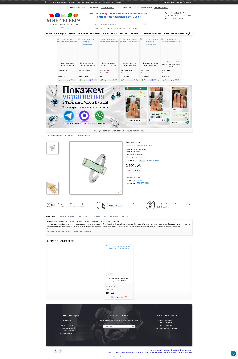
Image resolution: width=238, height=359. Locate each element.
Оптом (50, 2)
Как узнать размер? (153, 160)
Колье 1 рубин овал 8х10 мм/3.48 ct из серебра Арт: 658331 (171, 64)
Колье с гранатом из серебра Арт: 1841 (129, 64)
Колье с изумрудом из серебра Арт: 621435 (87, 64)
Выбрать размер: (132, 160)
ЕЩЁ (188, 33)
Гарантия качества (60, 2)
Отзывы (72, 2)
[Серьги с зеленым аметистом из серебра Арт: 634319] (119, 261)
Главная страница (56, 136)
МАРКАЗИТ (157, 33)
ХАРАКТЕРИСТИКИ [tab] (67, 216)
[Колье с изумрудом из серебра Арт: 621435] (88, 49)
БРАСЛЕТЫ (95, 33)
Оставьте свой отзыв (144, 146)
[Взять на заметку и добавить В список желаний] (126, 297)
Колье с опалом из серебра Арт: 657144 (108, 64)
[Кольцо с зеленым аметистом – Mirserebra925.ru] (52, 188)
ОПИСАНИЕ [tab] (50, 216)
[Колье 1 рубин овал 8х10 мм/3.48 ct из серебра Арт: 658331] (171, 49)
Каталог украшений (67, 325)
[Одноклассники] (140, 183)
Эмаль (109, 28)
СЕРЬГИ (71, 33)
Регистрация (177, 2)
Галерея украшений (106, 2)
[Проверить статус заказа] (133, 326)
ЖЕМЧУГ (147, 33)
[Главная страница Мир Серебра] (46, 2)
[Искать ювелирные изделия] (144, 24)
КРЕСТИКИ (123, 33)
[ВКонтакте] (138, 183)
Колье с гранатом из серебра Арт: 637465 (67, 64)
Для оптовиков (66, 320)
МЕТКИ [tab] (125, 216)
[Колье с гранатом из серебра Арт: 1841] (129, 49)
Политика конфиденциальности (181, 350)
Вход (168, 2)
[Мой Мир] (143, 183)
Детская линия (120, 28)
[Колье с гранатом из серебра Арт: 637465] (67, 49)
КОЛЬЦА (60, 33)
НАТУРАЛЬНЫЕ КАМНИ (174, 33)
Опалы (96, 28)
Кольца (70, 136)
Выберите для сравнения (137, 157)
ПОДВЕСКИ (83, 33)
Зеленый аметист (83, 136)
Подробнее (120, 206)
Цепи (102, 28)
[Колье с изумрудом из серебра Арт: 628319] (150, 49)
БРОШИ (114, 33)
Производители (66, 333)
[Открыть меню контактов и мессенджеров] (233, 353)
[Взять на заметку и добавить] (72, 80)
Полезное (94, 2)
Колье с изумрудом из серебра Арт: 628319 (150, 64)
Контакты (118, 2)
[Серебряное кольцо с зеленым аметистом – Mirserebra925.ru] (52, 147)
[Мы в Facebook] (60, 352)
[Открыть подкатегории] (66, 33)
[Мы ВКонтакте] (55, 352)
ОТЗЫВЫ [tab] (97, 216)
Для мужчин (132, 28)
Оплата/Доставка (83, 2)
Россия (139, 180)
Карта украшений (156, 350)
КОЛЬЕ (106, 33)
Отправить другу (132, 177)
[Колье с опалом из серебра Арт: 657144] (108, 49)
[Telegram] (146, 183)
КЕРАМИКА (135, 33)
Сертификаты (66, 323)
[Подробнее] (69, 80)
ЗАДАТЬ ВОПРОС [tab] (111, 216)
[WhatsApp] (148, 183)
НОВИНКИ (50, 33)
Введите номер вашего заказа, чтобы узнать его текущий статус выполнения (118, 321)
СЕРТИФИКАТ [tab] (84, 216)
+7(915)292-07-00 (177, 13)
